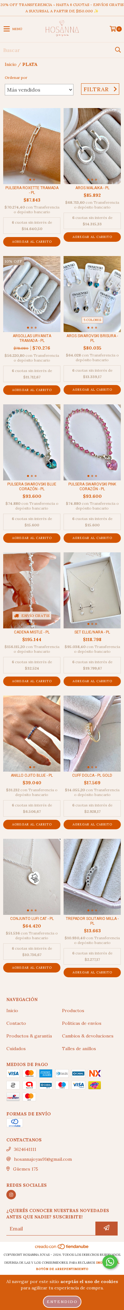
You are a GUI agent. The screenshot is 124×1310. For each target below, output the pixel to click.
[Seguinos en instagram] (11, 1194)
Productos (73, 1010)
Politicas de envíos (81, 1023)
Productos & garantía (29, 1036)
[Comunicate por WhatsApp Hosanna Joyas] (110, 1262)
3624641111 (25, 1149)
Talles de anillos (79, 1048)
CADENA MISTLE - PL (32, 632)
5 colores (92, 320)
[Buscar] (117, 50)
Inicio (11, 64)
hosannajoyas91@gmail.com (43, 1159)
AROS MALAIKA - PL (92, 188)
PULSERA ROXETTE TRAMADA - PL (32, 190)
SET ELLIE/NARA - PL (92, 632)
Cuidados (16, 1048)
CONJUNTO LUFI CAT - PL (32, 918)
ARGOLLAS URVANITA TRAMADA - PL (32, 338)
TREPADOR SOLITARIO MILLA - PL (92, 921)
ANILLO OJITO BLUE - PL (32, 775)
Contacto (16, 1023)
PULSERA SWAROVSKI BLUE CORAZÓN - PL (31, 486)
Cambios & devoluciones (88, 1036)
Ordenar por (16, 77)
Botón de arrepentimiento (62, 1269)
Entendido (62, 1301)
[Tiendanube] (62, 1248)
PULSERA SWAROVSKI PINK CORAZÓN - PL (92, 486)
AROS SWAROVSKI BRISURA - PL (92, 338)
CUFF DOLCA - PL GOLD (92, 775)
